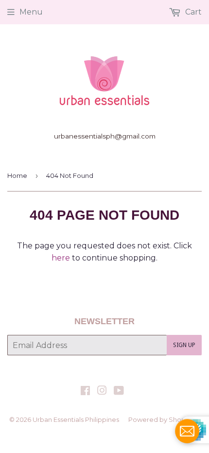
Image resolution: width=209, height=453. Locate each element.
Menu (31, 12)
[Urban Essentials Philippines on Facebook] (85, 391)
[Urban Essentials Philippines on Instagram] (102, 391)
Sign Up (184, 345)
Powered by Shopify (160, 419)
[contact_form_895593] (187, 431)
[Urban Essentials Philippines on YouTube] (119, 391)
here (61, 257)
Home (17, 175)
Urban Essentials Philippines (76, 419)
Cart (192, 12)
